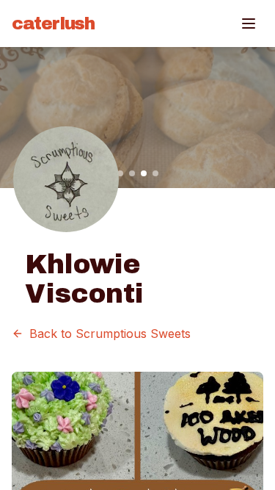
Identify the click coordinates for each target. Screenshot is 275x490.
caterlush (53, 23)
